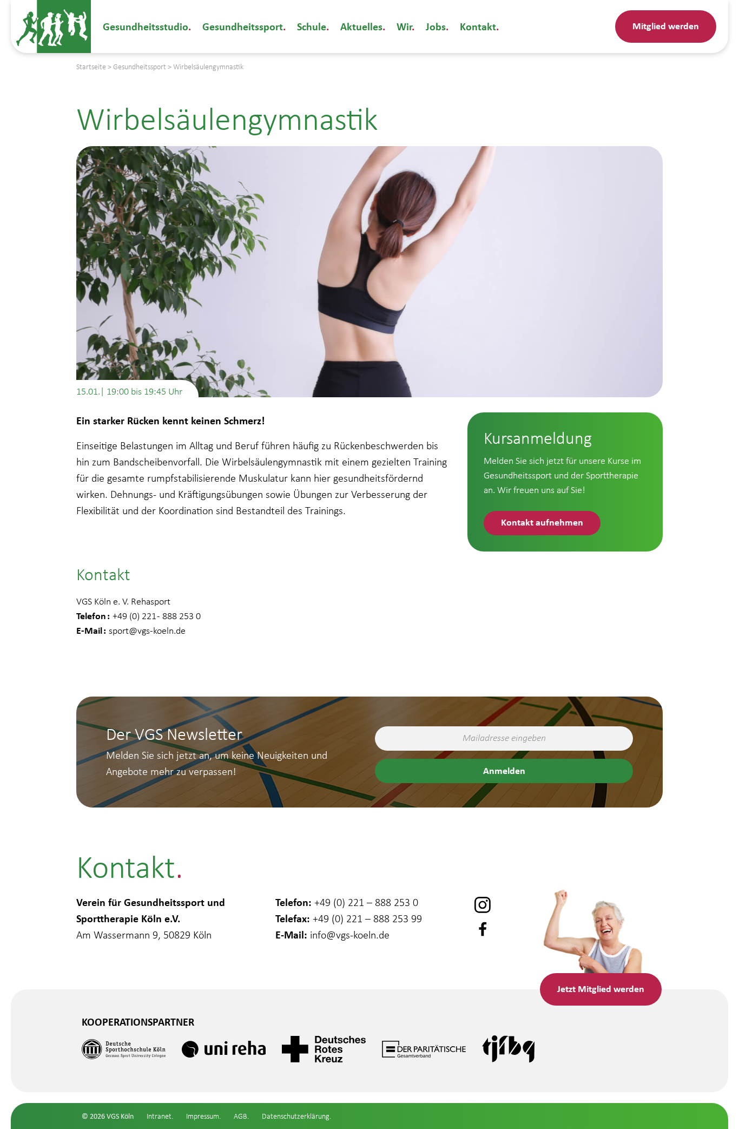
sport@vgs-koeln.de (147, 630)
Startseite (91, 66)
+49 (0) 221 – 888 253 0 (366, 902)
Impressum (202, 1116)
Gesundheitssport (242, 26)
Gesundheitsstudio (145, 26)
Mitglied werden (665, 25)
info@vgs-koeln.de (350, 934)
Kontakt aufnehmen (542, 522)
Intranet (159, 1116)
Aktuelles (361, 26)
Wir (404, 26)
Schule (311, 26)
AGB (240, 1116)
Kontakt (478, 26)
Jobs (436, 26)
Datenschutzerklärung (295, 1116)
